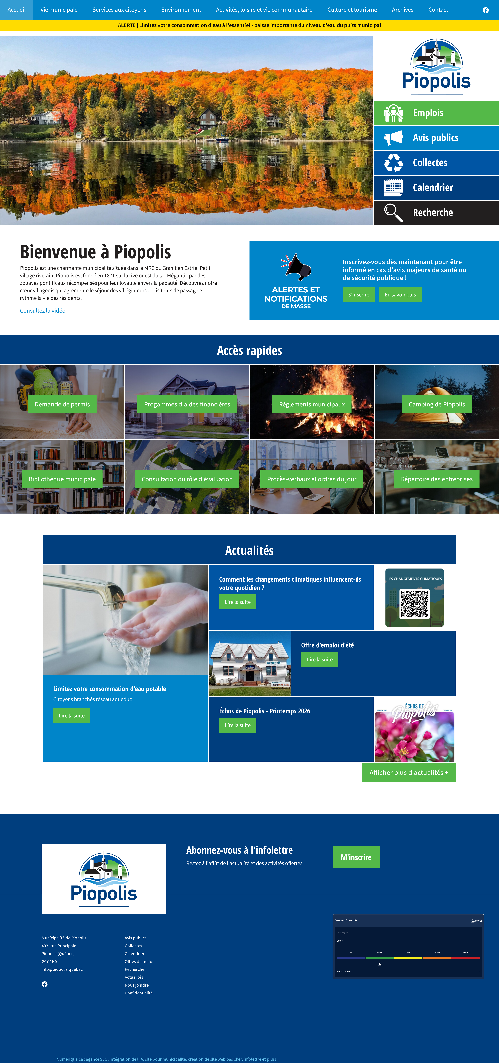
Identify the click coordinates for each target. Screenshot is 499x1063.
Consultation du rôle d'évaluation (187, 479)
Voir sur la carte (344, 971)
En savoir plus (400, 294)
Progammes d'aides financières (187, 404)
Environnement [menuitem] (181, 9)
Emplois (428, 112)
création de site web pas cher (215, 1059)
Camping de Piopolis (437, 404)
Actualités (134, 977)
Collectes (430, 162)
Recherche (433, 212)
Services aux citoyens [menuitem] (119, 9)
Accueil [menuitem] (17, 9)
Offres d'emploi (139, 961)
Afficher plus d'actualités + (409, 772)
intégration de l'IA (126, 1059)
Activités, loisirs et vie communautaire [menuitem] (264, 9)
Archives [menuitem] (403, 9)
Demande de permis (62, 404)
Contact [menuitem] (438, 9)
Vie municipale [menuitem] (59, 9)
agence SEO (97, 1059)
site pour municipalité (165, 1059)
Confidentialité (139, 993)
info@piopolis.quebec (62, 969)
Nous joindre (137, 985)
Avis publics (435, 137)
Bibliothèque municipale (62, 479)
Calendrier (433, 187)
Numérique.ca (70, 1059)
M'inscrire (356, 857)
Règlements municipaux (312, 404)
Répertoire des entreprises (437, 479)
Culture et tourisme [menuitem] (352, 9)
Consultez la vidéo (42, 310)
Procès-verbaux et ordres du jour (312, 479)
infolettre (252, 1059)
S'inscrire (358, 294)
